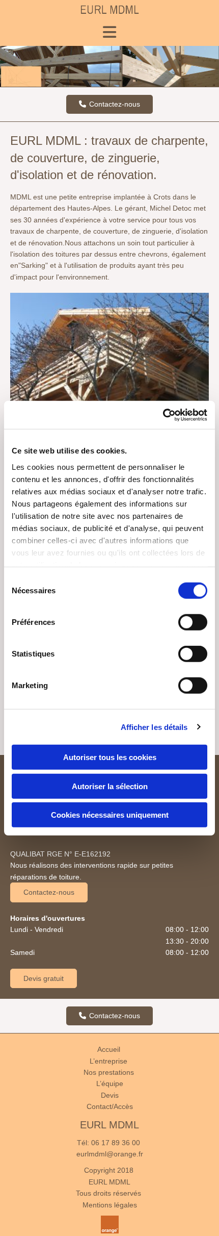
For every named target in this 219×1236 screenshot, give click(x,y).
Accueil (108, 1049)
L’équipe (109, 1083)
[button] (109, 104)
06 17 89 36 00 (115, 1143)
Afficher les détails (154, 726)
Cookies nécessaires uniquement (110, 815)
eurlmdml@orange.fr (109, 1154)
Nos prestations (109, 1072)
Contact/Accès (110, 1106)
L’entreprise (108, 1061)
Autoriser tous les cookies (109, 757)
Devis (110, 1095)
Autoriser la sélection (110, 785)
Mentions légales (110, 1205)
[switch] (192, 622)
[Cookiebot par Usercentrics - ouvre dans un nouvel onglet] (162, 414)
